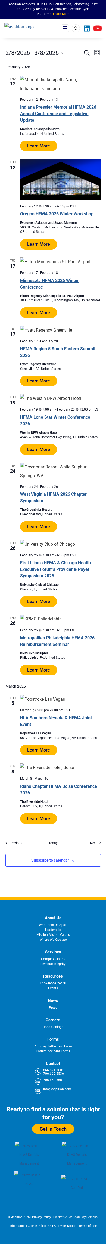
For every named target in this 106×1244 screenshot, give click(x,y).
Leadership (53, 930)
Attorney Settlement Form (53, 1046)
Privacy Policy (41, 1217)
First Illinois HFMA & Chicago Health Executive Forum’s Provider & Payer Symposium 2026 (55, 569)
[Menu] (65, 28)
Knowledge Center (53, 983)
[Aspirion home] (26, 28)
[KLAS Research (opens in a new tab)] (77, 1155)
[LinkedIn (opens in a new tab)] (87, 28)
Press (53, 1008)
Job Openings (53, 1027)
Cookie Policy (37, 1226)
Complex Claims (53, 959)
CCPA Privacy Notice (62, 1226)
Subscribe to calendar (50, 860)
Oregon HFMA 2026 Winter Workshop (56, 213)
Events (53, 988)
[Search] (76, 28)
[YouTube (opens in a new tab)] (97, 28)
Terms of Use (88, 1226)
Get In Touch (53, 1129)
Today (53, 843)
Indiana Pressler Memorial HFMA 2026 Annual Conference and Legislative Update (58, 114)
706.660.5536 (53, 1074)
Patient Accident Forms (53, 1051)
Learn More (61, 14)
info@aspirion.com (57, 1089)
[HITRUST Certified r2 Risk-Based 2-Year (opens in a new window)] (77, 1186)
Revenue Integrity (53, 964)
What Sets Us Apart (53, 925)
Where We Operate (53, 940)
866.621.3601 (53, 1070)
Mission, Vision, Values (53, 935)
